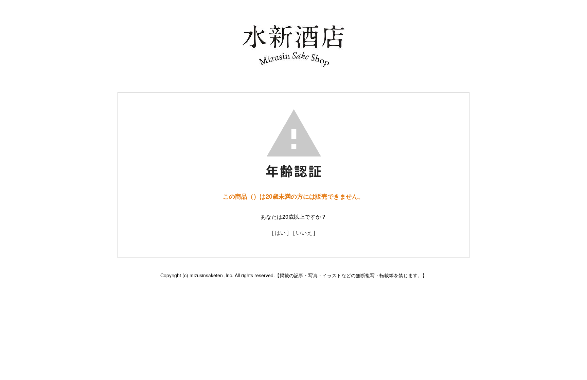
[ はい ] (280, 232)
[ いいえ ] (304, 232)
